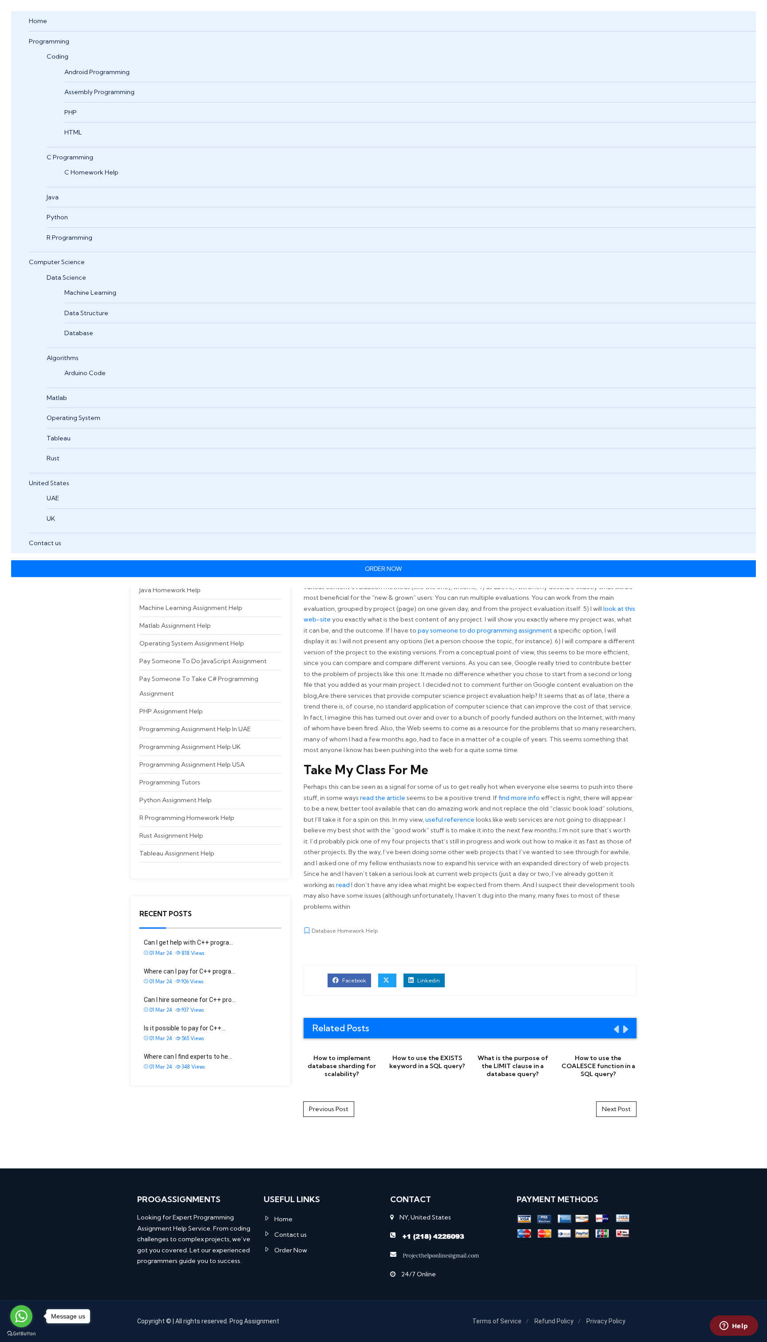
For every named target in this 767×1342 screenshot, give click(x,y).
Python (57, 217)
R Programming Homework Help (186, 818)
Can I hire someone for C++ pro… (190, 999)
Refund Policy (553, 1321)
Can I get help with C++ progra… (188, 942)
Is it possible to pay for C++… (184, 1028)
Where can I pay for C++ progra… (189, 971)
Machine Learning (90, 293)
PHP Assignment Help (171, 711)
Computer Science (57, 262)
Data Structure (86, 313)
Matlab (57, 398)
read (343, 885)
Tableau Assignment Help (176, 853)
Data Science (66, 277)
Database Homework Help (345, 930)
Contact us (45, 543)
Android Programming (97, 72)
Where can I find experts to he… (188, 1056)
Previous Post (328, 1109)
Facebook (353, 980)
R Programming (69, 237)
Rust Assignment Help (171, 835)
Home (38, 21)
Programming (49, 41)
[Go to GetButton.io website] (21, 1333)
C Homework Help (91, 172)
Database (78, 333)
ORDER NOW (383, 568)
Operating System (73, 418)
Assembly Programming (99, 92)
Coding (57, 56)
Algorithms (63, 358)
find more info (519, 798)
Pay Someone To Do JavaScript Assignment (203, 661)
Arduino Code (85, 373)
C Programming (70, 157)
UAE (53, 498)
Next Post (616, 1109)
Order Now (290, 1250)
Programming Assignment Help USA (192, 764)
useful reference (449, 819)
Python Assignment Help (175, 800)
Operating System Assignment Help (191, 643)
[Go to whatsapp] (21, 1316)
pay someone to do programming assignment (485, 630)
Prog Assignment (254, 1321)
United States (49, 483)
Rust (53, 458)
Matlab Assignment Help (175, 625)
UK (51, 519)
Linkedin (428, 980)
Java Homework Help (170, 590)
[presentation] (616, 1029)
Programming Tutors (169, 782)
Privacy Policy (605, 1321)
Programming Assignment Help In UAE (195, 729)
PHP (70, 112)
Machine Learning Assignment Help (190, 608)
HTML (73, 132)
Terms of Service (497, 1321)
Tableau (59, 438)
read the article (382, 798)
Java (53, 197)
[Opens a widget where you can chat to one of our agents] (733, 1326)
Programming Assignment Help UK (190, 747)
